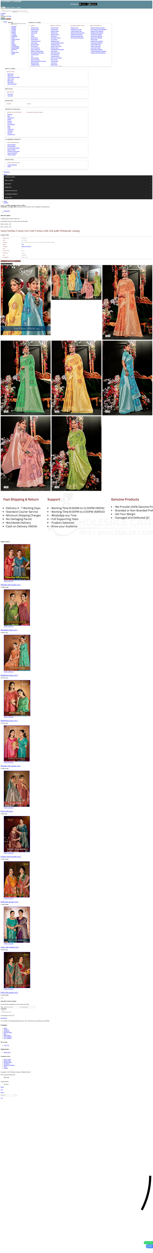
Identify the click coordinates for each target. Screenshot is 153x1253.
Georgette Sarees (55, 56)
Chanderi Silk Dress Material (98, 53)
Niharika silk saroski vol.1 (11, 766)
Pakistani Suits (74, 27)
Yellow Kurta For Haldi (13, 77)
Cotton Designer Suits (76, 31)
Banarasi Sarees (55, 31)
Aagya (13, 38)
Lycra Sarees (54, 39)
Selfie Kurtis (34, 32)
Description (7, 211)
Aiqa (12, 55)
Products (6, 202)
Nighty (9, 166)
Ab (12, 50)
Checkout (8, 19)
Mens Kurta (10, 74)
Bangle (9, 119)
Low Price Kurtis (35, 47)
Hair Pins (9, 132)
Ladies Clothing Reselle (13, 142)
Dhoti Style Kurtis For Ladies (38, 61)
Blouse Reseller (11, 149)
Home (5, 21)
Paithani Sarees (54, 47)
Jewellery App (11, 134)
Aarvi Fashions (15, 46)
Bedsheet (9, 103)
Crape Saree (54, 63)
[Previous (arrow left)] (1, 998)
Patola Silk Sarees (55, 53)
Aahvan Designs (15, 39)
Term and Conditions (9, 1065)
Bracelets (9, 114)
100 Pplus (13, 26)
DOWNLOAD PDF (7, 263)
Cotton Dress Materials (96, 42)
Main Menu (7, 172)
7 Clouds (13, 33)
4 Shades (13, 30)
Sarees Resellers (11, 144)
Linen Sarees (54, 51)
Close (9, 16)
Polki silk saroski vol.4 (9, 902)
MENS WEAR (10, 71)
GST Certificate (8, 1036)
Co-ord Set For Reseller (13, 148)
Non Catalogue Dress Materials (98, 29)
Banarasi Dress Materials (97, 31)
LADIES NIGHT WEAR (13, 162)
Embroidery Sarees (55, 37)
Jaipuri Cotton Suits (96, 46)
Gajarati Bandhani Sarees (57, 42)
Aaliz (12, 42)
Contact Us (9, 7)
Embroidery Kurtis (35, 66)
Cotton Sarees (54, 29)
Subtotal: (3, 17)
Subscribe (3, 1008)
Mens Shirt (10, 75)
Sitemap (6, 1068)
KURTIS (32, 25)
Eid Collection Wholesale (77, 37)
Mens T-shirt (10, 79)
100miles (13, 28)
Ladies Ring (10, 129)
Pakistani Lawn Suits (76, 29)
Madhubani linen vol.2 (9, 675)
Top (32, 56)
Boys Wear (10, 94)
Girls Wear (10, 95)
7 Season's (14, 35)
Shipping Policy (8, 1062)
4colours (13, 32)
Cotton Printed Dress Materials (98, 51)
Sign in (14, 7)
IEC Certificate (7, 1038)
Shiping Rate (7, 1052)
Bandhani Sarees (55, 41)
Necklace (9, 122)
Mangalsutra (10, 117)
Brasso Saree (54, 64)
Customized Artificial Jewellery (35, 112)
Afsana (13, 53)
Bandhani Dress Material (97, 32)
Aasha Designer (15, 48)
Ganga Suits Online (96, 47)
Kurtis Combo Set (35, 49)
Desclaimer (6, 1063)
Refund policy (7, 1061)
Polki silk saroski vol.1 (9, 992)
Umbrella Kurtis (35, 64)
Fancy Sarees (54, 59)
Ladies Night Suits (12, 165)
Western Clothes (11, 154)
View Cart (3, 19)
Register (18, 7)
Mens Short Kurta (11, 84)
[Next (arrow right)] (3, 998)
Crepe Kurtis (34, 42)
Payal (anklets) (11, 124)
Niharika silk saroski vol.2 (11, 584)
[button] (76, 1251)
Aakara (13, 40)
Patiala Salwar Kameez (76, 34)
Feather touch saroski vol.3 (11, 856)
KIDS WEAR (10, 92)
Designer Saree (54, 27)
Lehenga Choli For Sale (13, 151)
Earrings (9, 121)
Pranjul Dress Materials (96, 36)
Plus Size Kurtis (35, 44)
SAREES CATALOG (55, 25)
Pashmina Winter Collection (98, 27)
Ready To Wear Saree (56, 58)
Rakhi (9, 127)
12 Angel (13, 29)
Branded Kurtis (35, 63)
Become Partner (8, 1032)
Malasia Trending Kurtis (37, 51)
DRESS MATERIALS (95, 25)
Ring (8, 116)
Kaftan (32, 36)
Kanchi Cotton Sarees (56, 66)
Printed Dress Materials (96, 49)
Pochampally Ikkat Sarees (57, 49)
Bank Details (7, 1035)
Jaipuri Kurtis (34, 37)
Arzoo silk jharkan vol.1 (10, 947)
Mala (8, 126)
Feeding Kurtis (34, 27)
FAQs (5, 1066)
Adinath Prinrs (15, 52)
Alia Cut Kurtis (35, 58)
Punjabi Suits (94, 39)
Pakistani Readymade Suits (77, 32)
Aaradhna (13, 45)
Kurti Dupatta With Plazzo (37, 53)
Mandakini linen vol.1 (9, 630)
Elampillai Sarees (55, 44)
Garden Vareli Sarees (56, 46)
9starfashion (14, 36)
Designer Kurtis (35, 29)
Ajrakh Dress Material (96, 34)
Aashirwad (14, 49)
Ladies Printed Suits (96, 44)
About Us (6, 1029)
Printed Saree (54, 32)
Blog (5, 1034)
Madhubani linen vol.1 (9, 720)
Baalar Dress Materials (96, 37)
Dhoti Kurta (10, 82)
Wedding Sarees (55, 34)
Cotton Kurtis (34, 31)
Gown (32, 34)
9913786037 (4, 1018)
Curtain (29, 103)
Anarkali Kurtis (35, 54)
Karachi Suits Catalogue (97, 41)
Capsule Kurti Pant (35, 41)
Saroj (22, 244)
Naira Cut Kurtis (35, 59)
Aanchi (13, 43)
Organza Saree (54, 61)
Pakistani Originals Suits (77, 36)
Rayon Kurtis (34, 46)
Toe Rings (10, 131)
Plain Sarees (54, 36)
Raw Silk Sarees (55, 54)
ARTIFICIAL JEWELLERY (14, 112)
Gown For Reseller (12, 153)
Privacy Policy (7, 1059)
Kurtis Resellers (11, 146)
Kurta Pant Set (34, 39)
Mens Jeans (10, 80)
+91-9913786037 (6, 1)
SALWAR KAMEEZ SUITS (77, 25)
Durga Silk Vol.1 (7, 811)
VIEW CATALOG (9, 581)
